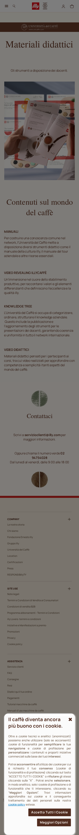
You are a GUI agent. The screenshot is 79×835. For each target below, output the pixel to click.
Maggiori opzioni (54, 822)
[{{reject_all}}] (70, 719)
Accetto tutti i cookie (49, 812)
